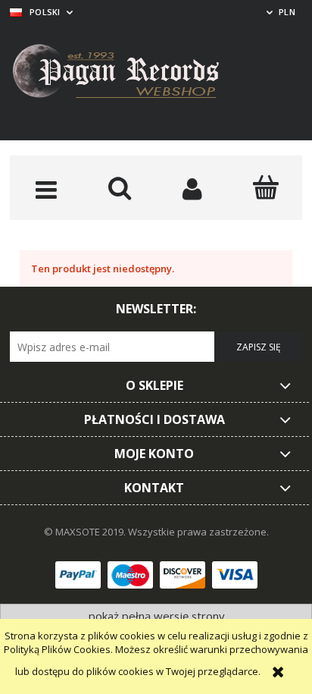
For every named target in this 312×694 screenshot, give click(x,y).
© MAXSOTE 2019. (86, 532)
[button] (46, 189)
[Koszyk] (266, 187)
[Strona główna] (127, 73)
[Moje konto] (192, 189)
